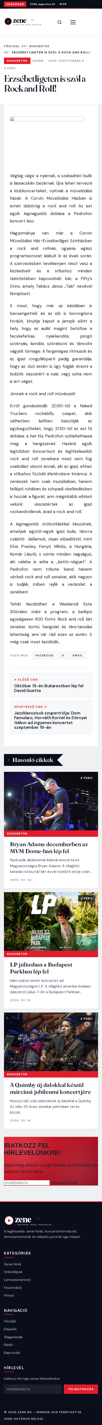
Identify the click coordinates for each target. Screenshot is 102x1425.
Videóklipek (13, 1272)
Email (78, 655)
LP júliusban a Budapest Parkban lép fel (41, 968)
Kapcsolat (12, 1352)
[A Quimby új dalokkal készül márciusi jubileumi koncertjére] (51, 1042)
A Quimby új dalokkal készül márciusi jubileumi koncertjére (50, 1088)
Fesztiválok (13, 1287)
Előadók (10, 1329)
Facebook (44, 655)
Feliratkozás (65, 1183)
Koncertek (39, 46)
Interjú (9, 1295)
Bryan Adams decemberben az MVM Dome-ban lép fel (49, 848)
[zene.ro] (26, 21)
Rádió (8, 1344)
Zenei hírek (12, 1264)
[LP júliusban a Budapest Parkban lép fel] (51, 921)
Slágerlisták (13, 1337)
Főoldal (12, 46)
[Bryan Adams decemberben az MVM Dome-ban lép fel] (51, 801)
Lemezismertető (17, 1279)
